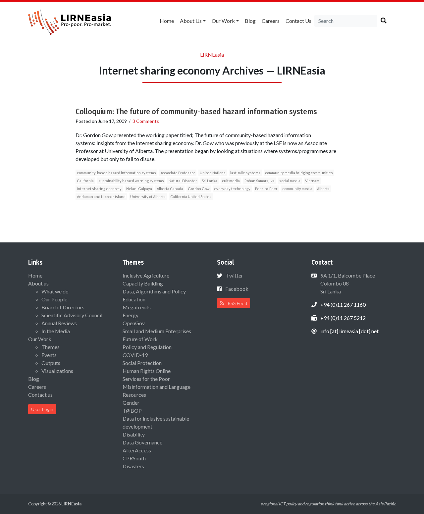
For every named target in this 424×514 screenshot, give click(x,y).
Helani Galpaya (139, 188)
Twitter (234, 275)
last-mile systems (245, 173)
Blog (250, 21)
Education (134, 299)
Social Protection (142, 363)
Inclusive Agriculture (146, 275)
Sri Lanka (209, 181)
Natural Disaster (183, 181)
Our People (54, 299)
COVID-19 (135, 355)
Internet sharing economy (99, 188)
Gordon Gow (198, 188)
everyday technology (232, 188)
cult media (231, 181)
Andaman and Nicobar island (101, 196)
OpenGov (134, 323)
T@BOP (132, 410)
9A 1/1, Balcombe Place (347, 283)
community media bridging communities (299, 173)
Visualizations (57, 371)
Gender (131, 402)
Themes (50, 347)
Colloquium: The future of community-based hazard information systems (196, 111)
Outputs (50, 363)
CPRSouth (134, 458)
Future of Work (140, 339)
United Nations (213, 173)
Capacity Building (143, 283)
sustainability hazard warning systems (131, 181)
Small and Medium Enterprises (157, 331)
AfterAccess (137, 450)
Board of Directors (62, 307)
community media (297, 188)
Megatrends (137, 307)
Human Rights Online (147, 371)
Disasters (133, 466)
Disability (134, 434)
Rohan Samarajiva (259, 181)
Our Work (223, 21)
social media (289, 181)
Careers (271, 21)
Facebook (236, 288)
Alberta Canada (170, 188)
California (85, 181)
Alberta (323, 188)
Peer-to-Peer (266, 188)
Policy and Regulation (147, 347)
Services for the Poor (146, 379)
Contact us (298, 21)
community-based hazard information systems (116, 173)
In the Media (55, 331)
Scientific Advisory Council (71, 315)
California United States (190, 196)
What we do (55, 291)
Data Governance (142, 442)
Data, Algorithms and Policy (154, 291)
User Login (42, 409)
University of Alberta (148, 196)
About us (191, 21)
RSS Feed (237, 303)
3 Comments (145, 121)
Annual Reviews (59, 323)
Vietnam (312, 181)
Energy (130, 315)
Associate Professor (178, 173)
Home (167, 21)
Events (49, 355)
